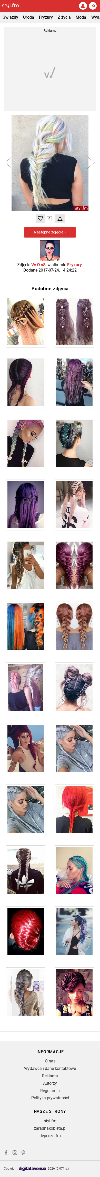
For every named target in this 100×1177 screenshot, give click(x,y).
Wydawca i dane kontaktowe (50, 1068)
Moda (81, 17)
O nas (50, 1061)
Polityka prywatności (50, 1097)
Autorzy (50, 1083)
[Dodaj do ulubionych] (40, 218)
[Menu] (93, 6)
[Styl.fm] (13, 5)
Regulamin (50, 1090)
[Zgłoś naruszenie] (60, 218)
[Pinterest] (24, 1153)
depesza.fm (50, 1135)
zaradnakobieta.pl (50, 1128)
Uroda (28, 17)
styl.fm (50, 1120)
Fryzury (46, 17)
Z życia (64, 17)
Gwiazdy (10, 17)
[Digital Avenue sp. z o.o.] (32, 1169)
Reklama (50, 1075)
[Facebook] (6, 1153)
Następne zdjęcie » (50, 232)
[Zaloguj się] (83, 6)
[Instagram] (15, 1153)
